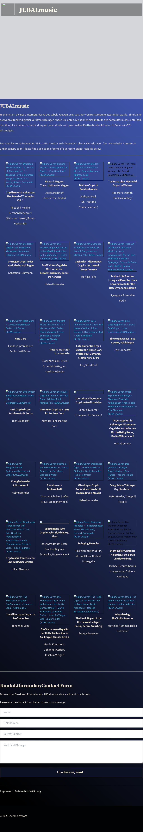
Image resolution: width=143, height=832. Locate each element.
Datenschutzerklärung (28, 791)
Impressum (6, 791)
